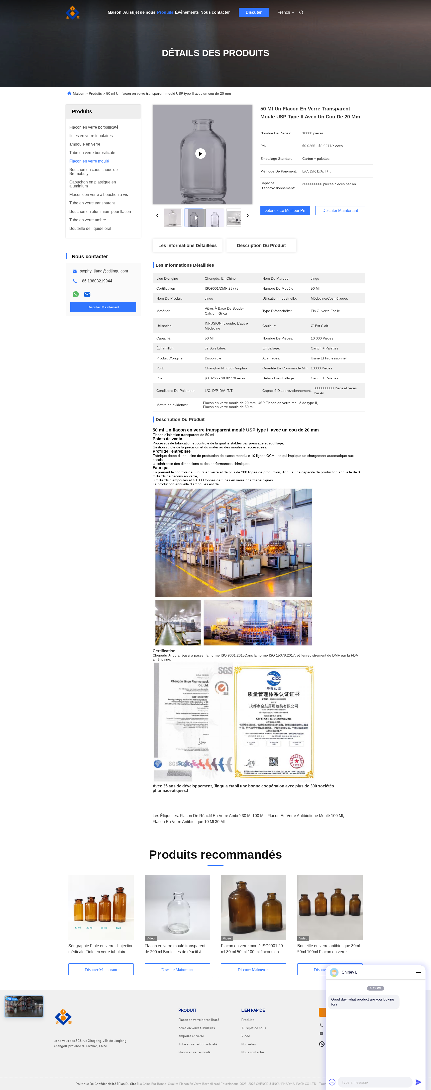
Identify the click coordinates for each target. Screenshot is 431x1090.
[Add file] (332, 1082)
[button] (75, 919)
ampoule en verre (191, 1036)
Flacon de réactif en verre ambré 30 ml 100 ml (222, 816)
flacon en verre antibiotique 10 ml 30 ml (189, 822)
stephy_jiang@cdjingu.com (104, 271)
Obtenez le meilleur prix (285, 211)
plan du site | (128, 1084)
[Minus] (419, 972)
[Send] (419, 1082)
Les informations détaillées (187, 245)
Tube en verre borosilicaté (198, 1044)
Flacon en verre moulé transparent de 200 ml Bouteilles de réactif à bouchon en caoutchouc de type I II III (177, 949)
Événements (187, 12)
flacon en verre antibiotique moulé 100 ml (305, 816)
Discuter (254, 12)
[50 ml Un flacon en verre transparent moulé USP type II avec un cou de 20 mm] (202, 154)
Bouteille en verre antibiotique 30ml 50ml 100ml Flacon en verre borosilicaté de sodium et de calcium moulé (329, 949)
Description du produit (261, 245)
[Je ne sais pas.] (76, 294)
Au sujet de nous (139, 12)
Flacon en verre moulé (195, 1052)
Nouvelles (248, 1044)
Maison (114, 12)
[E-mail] (87, 294)
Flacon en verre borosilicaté (199, 1020)
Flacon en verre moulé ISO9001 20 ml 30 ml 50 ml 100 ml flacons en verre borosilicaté (252, 949)
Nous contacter (215, 12)
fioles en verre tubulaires (197, 1028)
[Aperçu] (73, 12)
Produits (165, 12)
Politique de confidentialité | (97, 1084)
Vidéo (245, 1036)
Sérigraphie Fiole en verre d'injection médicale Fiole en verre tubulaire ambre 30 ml (100, 949)
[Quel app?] (322, 1044)
